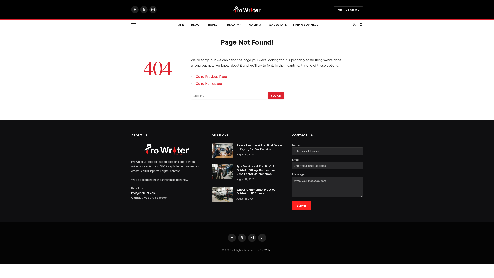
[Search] (361, 24)
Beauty (233, 24)
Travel (211, 24)
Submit (301, 205)
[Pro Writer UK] (247, 9)
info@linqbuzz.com (143, 193)
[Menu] (133, 24)
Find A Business (305, 24)
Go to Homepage (209, 84)
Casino (255, 24)
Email (295, 160)
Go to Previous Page (211, 77)
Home (179, 24)
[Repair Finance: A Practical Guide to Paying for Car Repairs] (222, 150)
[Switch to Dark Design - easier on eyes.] (354, 24)
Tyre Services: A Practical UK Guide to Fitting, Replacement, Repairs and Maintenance (257, 170)
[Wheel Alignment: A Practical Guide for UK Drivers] (222, 194)
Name (296, 145)
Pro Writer (266, 250)
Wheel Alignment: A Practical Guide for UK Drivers (256, 191)
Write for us (348, 9)
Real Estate (277, 24)
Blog (195, 24)
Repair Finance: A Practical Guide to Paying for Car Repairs (259, 147)
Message (298, 174)
